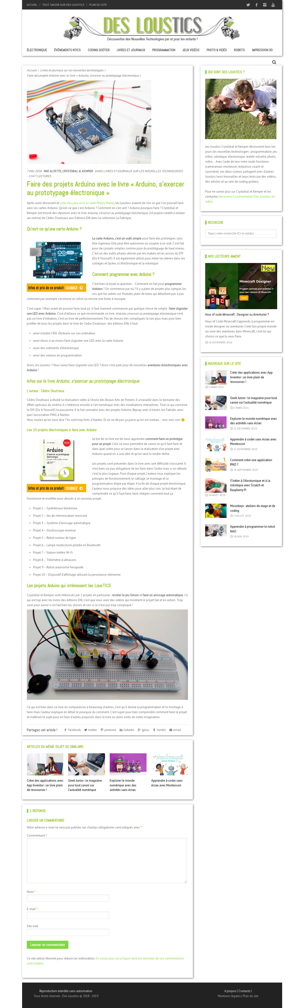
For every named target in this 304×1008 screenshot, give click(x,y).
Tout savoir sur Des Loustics (63, 4)
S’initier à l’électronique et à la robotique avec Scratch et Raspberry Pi (250, 485)
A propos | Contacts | (238, 991)
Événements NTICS (67, 50)
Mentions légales (230, 996)
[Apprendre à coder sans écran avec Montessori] (169, 764)
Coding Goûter (99, 50)
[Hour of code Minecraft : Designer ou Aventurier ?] (241, 286)
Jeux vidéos (191, 50)
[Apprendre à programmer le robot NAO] (216, 530)
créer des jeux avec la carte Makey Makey (86, 203)
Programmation (163, 50)
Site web (32, 926)
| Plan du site (250, 996)
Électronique (37, 50)
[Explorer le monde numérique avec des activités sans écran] (128, 764)
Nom (31, 892)
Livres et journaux (131, 50)
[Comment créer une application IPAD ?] (216, 465)
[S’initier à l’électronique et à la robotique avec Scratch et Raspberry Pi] (216, 485)
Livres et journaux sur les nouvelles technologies (71, 70)
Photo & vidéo (217, 50)
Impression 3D (262, 50)
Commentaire (37, 835)
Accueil (32, 4)
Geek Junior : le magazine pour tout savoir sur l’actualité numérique (85, 785)
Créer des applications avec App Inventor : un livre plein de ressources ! (45, 785)
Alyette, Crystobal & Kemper (71, 171)
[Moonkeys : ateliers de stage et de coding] (216, 511)
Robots (239, 50)
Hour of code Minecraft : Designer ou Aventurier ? (237, 314)
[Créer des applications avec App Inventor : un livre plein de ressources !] (45, 764)
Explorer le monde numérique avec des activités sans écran (123, 785)
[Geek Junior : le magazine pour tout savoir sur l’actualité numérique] (86, 764)
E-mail (32, 909)
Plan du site (98, 4)
